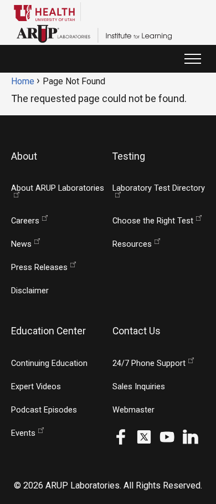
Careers (25, 221)
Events (23, 433)
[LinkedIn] (190, 436)
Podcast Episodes (44, 410)
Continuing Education (49, 363)
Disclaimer (30, 291)
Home (22, 81)
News (21, 244)
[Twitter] (144, 436)
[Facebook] (120, 436)
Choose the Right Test (152, 221)
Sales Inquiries (138, 386)
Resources (132, 244)
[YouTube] (167, 436)
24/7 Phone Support (149, 363)
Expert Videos (36, 386)
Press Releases (39, 267)
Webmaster (133, 410)
